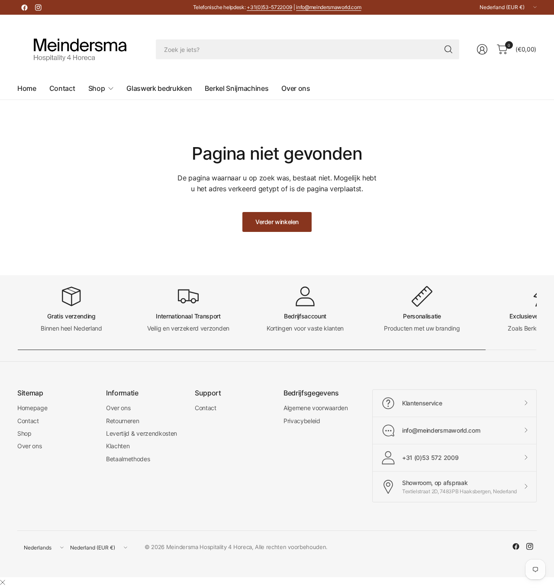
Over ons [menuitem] (295, 88)
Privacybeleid (301, 420)
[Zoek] (448, 49)
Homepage (32, 407)
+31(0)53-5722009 (269, 7)
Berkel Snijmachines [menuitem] (236, 88)
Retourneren (122, 420)
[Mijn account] (482, 49)
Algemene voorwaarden (315, 407)
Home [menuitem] (26, 88)
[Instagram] (38, 7)
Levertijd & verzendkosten (141, 433)
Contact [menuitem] (62, 88)
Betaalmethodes (128, 459)
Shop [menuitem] (96, 88)
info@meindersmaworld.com (328, 7)
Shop (24, 433)
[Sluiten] (2, 582)
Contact (28, 420)
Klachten (117, 446)
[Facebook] (24, 7)
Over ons (29, 446)
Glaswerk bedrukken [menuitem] (159, 88)
